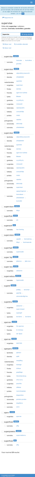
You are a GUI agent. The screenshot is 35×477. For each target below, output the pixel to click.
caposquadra (20, 108)
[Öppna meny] (31, 2)
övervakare (19, 194)
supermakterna (21, 435)
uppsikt (18, 239)
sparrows (19, 343)
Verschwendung (21, 376)
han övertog (20, 229)
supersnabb (20, 252)
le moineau (19, 330)
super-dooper (20, 309)
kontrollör (19, 201)
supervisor (19, 85)
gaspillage (19, 372)
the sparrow (20, 326)
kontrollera (28, 60)
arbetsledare (20, 127)
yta (17, 220)
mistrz (18, 115)
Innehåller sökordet (22, 44)
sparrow (18, 416)
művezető (19, 104)
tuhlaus (18, 368)
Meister (18, 96)
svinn (18, 407)
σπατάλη (19, 380)
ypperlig (18, 293)
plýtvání (18, 352)
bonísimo (19, 317)
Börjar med (7, 44)
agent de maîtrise (21, 93)
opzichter (19, 81)
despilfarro (19, 403)
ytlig (17, 426)
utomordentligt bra (22, 296)
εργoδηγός (20, 100)
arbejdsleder (20, 77)
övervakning (28, 239)
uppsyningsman (21, 191)
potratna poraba (21, 399)
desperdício (20, 395)
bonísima (28, 317)
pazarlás (19, 383)
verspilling (19, 360)
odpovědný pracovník (23, 73)
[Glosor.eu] (4, 2)
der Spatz (19, 334)
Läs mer (18, 13)
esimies (18, 89)
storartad (26, 290)
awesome (19, 271)
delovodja (19, 123)
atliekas (18, 387)
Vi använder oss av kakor (8, 475)
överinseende (27, 242)
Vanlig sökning (27, 34)
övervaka (19, 60)
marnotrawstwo (21, 391)
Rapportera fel (8, 18)
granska (18, 64)
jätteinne (19, 261)
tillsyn (18, 210)
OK (23, 13)
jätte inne (28, 261)
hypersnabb (20, 280)
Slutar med (7, 48)
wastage (18, 365)
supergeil (19, 313)
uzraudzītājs (20, 111)
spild (17, 356)
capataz (18, 119)
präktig (18, 290)
